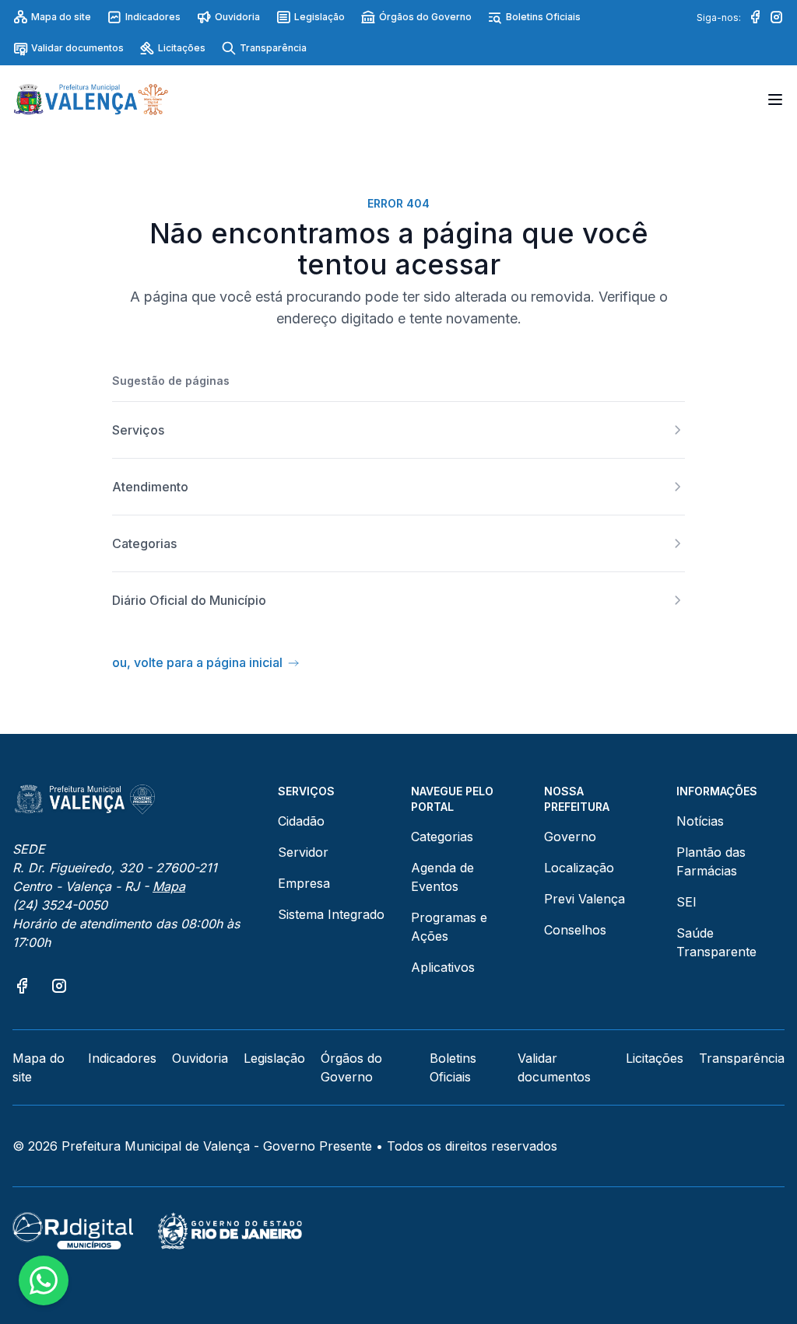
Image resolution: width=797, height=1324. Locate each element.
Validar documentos (77, 48)
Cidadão (301, 821)
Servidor (303, 852)
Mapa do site (61, 17)
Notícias (700, 821)
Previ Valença (584, 899)
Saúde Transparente (716, 942)
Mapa (169, 886)
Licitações (181, 48)
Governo (570, 836)
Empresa (304, 883)
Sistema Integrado (331, 914)
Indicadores (153, 17)
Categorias (442, 836)
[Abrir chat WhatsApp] (43, 1280)
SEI (686, 902)
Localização (579, 867)
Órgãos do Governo (425, 17)
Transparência (273, 48)
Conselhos (575, 930)
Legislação (319, 17)
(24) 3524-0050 (59, 905)
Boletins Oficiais (543, 17)
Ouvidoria (237, 17)
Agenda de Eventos (442, 877)
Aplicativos (443, 967)
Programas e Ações (449, 927)
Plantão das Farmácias (711, 861)
